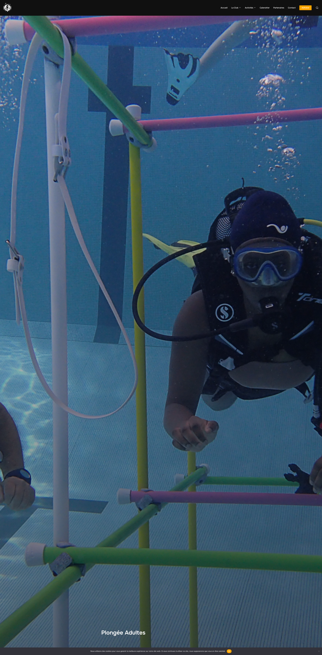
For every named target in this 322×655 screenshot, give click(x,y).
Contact (292, 7)
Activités (249, 7)
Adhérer (305, 7)
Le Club (234, 7)
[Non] (319, 651)
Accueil (224, 7)
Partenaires (278, 7)
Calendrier (265, 7)
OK (229, 651)
